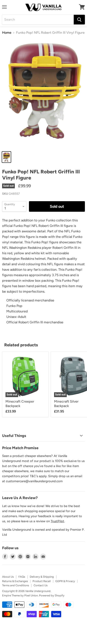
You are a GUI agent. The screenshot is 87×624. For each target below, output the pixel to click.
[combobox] (38, 19)
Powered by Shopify (51, 595)
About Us (8, 576)
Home (6, 33)
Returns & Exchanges (15, 581)
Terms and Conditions (15, 585)
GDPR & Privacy (65, 581)
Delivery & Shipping (42, 576)
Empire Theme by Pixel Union (20, 595)
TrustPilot (57, 521)
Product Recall (42, 581)
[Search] (79, 19)
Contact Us (41, 585)
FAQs (21, 576)
